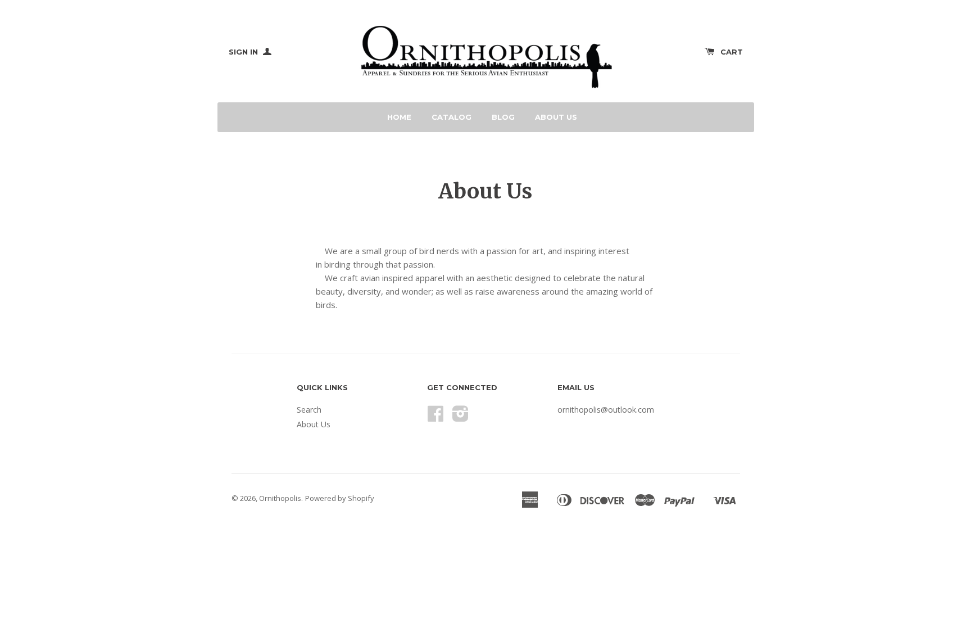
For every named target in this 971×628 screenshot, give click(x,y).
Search (309, 409)
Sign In (244, 51)
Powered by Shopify (339, 498)
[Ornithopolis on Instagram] (460, 417)
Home (399, 116)
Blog (503, 116)
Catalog (451, 116)
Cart (731, 51)
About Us (556, 116)
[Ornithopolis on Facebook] (435, 417)
